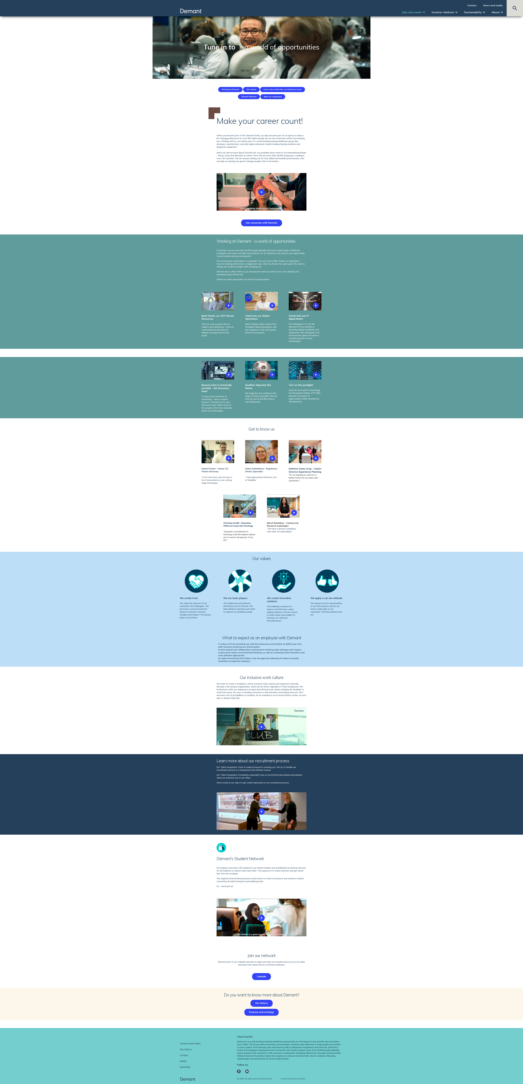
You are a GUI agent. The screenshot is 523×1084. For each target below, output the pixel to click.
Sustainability (473, 12)
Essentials (185, 1066)
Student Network (248, 97)
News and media (493, 5)
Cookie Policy (286, 1079)
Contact (471, 5)
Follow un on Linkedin (248, 1069)
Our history (186, 1049)
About (496, 12)
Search (515, 8)
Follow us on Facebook (240, 1069)
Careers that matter (190, 1043)
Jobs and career (412, 12)
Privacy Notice (299, 1079)
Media (183, 1061)
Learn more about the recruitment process (283, 89)
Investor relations (443, 12)
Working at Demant (230, 89)
